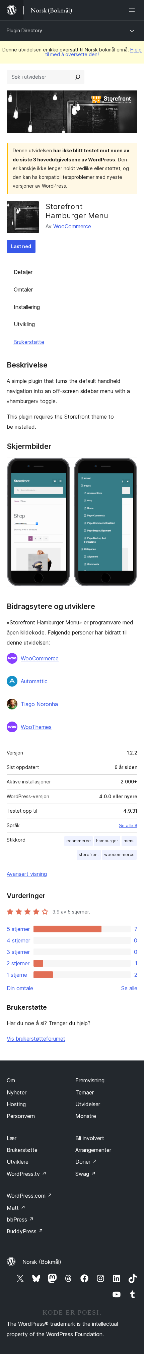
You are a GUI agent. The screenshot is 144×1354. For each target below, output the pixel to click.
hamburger (107, 840)
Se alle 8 (128, 825)
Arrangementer (93, 1150)
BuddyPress (25, 1231)
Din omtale (20, 988)
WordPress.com (29, 1195)
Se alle (129, 988)
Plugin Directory (24, 30)
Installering (27, 307)
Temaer (84, 1092)
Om (11, 1080)
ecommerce (78, 840)
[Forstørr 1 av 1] (128, 466)
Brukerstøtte (28, 342)
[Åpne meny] (133, 10)
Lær (11, 1138)
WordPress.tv (27, 1173)
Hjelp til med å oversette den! (93, 52)
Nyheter (16, 1092)
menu (129, 840)
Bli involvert (89, 1138)
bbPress (20, 1219)
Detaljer (23, 272)
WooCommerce (72, 226)
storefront (89, 854)
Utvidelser (87, 1104)
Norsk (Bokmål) (41, 1262)
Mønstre (85, 1116)
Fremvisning (89, 1080)
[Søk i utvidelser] (77, 77)
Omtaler (23, 289)
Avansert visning (27, 874)
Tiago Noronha (39, 704)
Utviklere (17, 1161)
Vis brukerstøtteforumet (36, 1038)
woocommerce (119, 854)
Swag (85, 1173)
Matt (16, 1207)
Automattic (34, 681)
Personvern (21, 1116)
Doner (86, 1161)
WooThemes (36, 727)
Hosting (16, 1104)
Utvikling (24, 324)
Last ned (21, 246)
